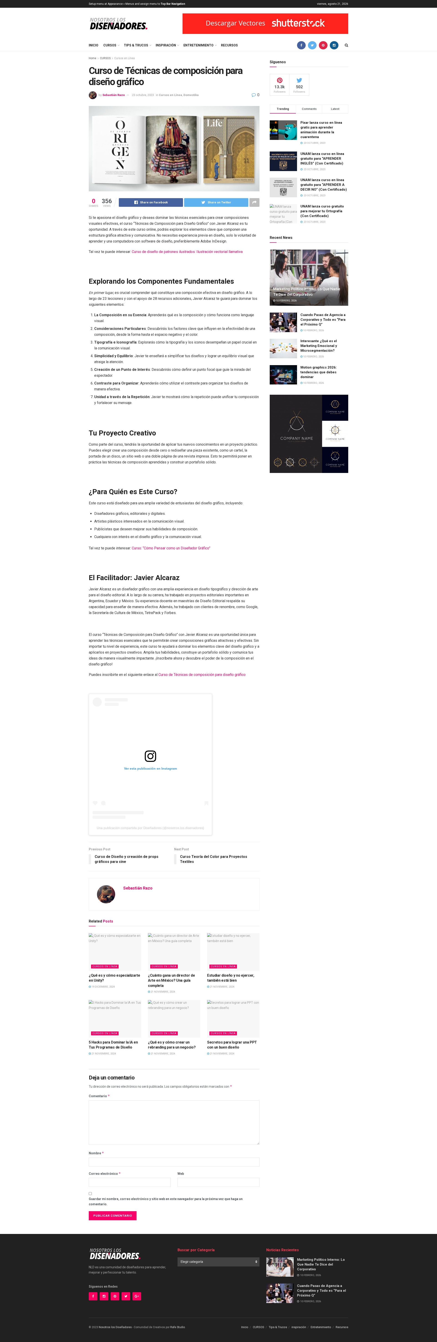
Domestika (191, 95)
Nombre (96, 1153)
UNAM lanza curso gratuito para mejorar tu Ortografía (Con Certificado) (322, 211)
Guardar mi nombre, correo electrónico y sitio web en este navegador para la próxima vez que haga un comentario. (166, 1201)
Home (92, 58)
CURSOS (109, 45)
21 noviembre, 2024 (162, 991)
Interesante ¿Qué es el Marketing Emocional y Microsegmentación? (318, 346)
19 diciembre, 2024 (103, 986)
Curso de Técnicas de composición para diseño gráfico (202, 674)
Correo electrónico (105, 1173)
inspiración (166, 45)
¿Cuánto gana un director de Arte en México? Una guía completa (171, 980)
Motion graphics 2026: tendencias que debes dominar (318, 372)
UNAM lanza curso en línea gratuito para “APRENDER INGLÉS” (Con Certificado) (322, 158)
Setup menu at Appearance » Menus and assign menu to (137, 3)
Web (181, 1173)
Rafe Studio (177, 1327)
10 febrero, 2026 (286, 300)
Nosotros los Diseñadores (115, 1327)
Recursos (229, 45)
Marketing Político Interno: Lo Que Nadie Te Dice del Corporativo (321, 1264)
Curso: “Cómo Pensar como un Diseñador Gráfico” (171, 548)
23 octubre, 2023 (143, 95)
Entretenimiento (198, 45)
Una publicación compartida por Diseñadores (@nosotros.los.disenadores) (150, 828)
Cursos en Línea (124, 58)
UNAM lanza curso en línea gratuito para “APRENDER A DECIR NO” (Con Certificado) (323, 185)
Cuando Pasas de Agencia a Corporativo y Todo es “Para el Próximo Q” (323, 319)
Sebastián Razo (113, 95)
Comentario (99, 1096)
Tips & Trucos (136, 45)
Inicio (93, 45)
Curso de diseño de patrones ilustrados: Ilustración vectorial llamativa (187, 252)
